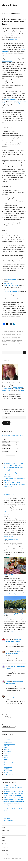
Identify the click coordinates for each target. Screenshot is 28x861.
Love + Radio (7, 753)
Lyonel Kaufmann (10, 696)
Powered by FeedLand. (10, 455)
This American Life (9, 763)
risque (8, 341)
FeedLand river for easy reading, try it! (12, 435)
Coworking (5, 854)
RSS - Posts (7, 818)
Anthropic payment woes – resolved (13, 463)
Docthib (8, 681)
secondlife (13, 341)
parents (11, 340)
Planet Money (7, 751)
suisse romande (12, 343)
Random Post (6, 830)
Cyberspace (4, 335)
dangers (13, 335)
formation (10, 338)
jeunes (24, 338)
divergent (9, 60)
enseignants (5, 338)
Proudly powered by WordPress (18, 858)
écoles (9, 337)
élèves (19, 337)
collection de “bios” (11, 279)
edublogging (14, 337)
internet (20, 338)
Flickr (8, 390)
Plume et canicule (8, 574)
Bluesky (15, 386)
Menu (23, 5)
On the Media (7, 740)
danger (9, 335)
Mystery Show (7, 738)
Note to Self (7, 772)
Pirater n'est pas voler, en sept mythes (14, 797)
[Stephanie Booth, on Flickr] (14, 372)
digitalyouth (5, 337)
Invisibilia (6, 745)
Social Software (5, 343)
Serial (5, 747)
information (15, 338)
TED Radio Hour (8, 770)
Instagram (17, 388)
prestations (20, 340)
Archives (4, 724)
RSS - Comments (8, 820)
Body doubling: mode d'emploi (12, 474)
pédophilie (15, 340)
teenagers (19, 343)
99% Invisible (7, 761)
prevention (4, 341)
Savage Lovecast (8, 742)
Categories (5, 715)
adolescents (12, 334)
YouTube (4, 388)
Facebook (21, 390)
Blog (3, 827)
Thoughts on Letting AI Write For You (14, 614)
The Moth (6, 765)
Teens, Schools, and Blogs (11, 473)
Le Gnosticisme (8, 471)
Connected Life (11, 331)
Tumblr (4, 390)
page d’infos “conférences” (11, 285)
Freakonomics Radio (9, 743)
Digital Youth (18, 331)
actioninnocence (6, 334)
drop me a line (13, 39)
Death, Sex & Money (9, 749)
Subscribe (6, 423)
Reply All (6, 757)
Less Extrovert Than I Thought (12, 482)
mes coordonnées (8, 283)
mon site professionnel (10, 99)
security (17, 341)
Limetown (6, 768)
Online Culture (5, 340)
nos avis (4, 60)
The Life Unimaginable (10, 480)
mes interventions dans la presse (12, 297)
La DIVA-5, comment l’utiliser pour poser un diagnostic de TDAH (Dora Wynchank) (13, 467)
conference (18, 334)
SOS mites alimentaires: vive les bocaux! (14, 478)
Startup (6, 759)
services (21, 341)
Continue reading (10, 511)
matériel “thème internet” (12, 291)
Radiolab (6, 755)
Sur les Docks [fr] (8, 774)
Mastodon (20, 386)
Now (3, 833)
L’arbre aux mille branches (11, 539)
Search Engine (7, 476)
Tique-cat (6, 514)
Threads (10, 388)
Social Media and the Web (16, 333)
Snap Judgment (8, 766)
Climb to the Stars (9, 5)
